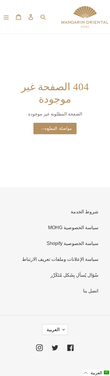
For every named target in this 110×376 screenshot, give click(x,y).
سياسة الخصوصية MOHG (73, 227)
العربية (53, 329)
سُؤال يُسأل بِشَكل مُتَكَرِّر (74, 275)
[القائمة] (6, 17)
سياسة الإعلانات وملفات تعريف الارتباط (60, 259)
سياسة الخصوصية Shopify (72, 243)
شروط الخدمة (84, 211)
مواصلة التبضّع (59, 128)
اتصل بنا (90, 290)
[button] (96, 373)
